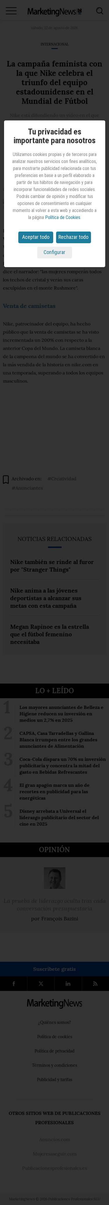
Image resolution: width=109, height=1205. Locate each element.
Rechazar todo (73, 237)
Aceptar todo (35, 237)
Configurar (54, 252)
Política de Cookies (62, 217)
